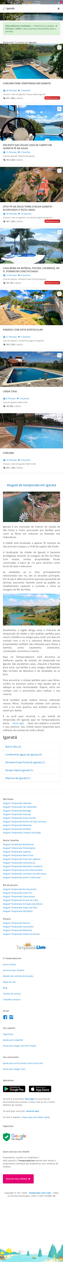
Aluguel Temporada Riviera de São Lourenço (24, 821)
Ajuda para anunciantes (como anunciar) (23, 1063)
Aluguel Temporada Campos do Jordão (22, 832)
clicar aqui (18, 723)
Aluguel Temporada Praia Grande (19, 818)
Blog (5, 987)
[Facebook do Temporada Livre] (6, 1018)
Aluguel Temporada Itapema (17, 851)
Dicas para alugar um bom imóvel (19, 1045)
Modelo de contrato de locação (18, 976)
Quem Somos (9, 964)
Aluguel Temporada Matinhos (17, 930)
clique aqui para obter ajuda (36, 1117)
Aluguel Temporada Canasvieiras (19, 862)
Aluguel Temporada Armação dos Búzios (23, 903)
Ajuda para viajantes (13, 1040)
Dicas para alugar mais (14, 1069)
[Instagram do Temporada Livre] (11, 1018)
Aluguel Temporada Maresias (17, 825)
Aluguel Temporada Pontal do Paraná (21, 934)
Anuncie (13, 970)
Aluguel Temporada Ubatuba (17, 803)
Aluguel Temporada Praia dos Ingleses (22, 859)
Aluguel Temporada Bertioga (17, 810)
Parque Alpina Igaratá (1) (19, 770)
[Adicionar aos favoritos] (59, 47)
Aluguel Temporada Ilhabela (17, 829)
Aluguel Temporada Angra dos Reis (20, 907)
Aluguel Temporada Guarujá (17, 814)
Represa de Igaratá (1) (17, 778)
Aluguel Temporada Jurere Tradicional (21, 877)
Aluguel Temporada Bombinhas (18, 844)
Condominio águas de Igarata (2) (23, 754)
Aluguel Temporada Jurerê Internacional (22, 870)
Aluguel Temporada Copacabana (19, 896)
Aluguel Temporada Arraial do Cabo (20, 900)
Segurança (8, 1034)
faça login (30, 1098)
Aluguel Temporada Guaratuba (18, 926)
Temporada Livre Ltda (40, 1192)
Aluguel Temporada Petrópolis (18, 911)
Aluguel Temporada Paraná (16, 923)
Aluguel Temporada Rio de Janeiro (19, 889)
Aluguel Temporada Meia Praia (18, 855)
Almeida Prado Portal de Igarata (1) (25, 762)
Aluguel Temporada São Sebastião (19, 806)
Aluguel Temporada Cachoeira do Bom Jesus (24, 873)
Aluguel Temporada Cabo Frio (17, 892)
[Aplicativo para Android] (16, 1091)
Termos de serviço (12, 993)
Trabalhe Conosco (12, 999)
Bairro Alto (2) (13, 746)
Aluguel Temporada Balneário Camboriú (22, 866)
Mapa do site (9, 982)
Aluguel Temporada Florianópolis (19, 848)
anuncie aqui (32, 1111)
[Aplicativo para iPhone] (41, 1091)
